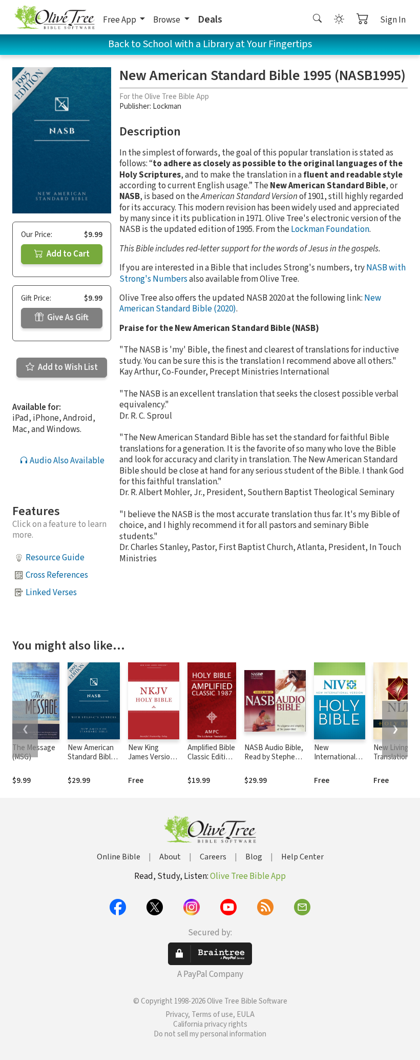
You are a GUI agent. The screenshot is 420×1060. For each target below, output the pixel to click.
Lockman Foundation (330, 229)
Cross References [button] (57, 575)
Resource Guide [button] (55, 558)
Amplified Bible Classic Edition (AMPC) (211, 757)
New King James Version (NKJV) (151, 757)
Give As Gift (67, 317)
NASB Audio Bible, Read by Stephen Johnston (273, 757)
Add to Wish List (67, 367)
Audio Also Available (66, 461)
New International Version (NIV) (334, 757)
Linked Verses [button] (51, 592)
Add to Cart (67, 254)
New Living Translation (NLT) (391, 757)
